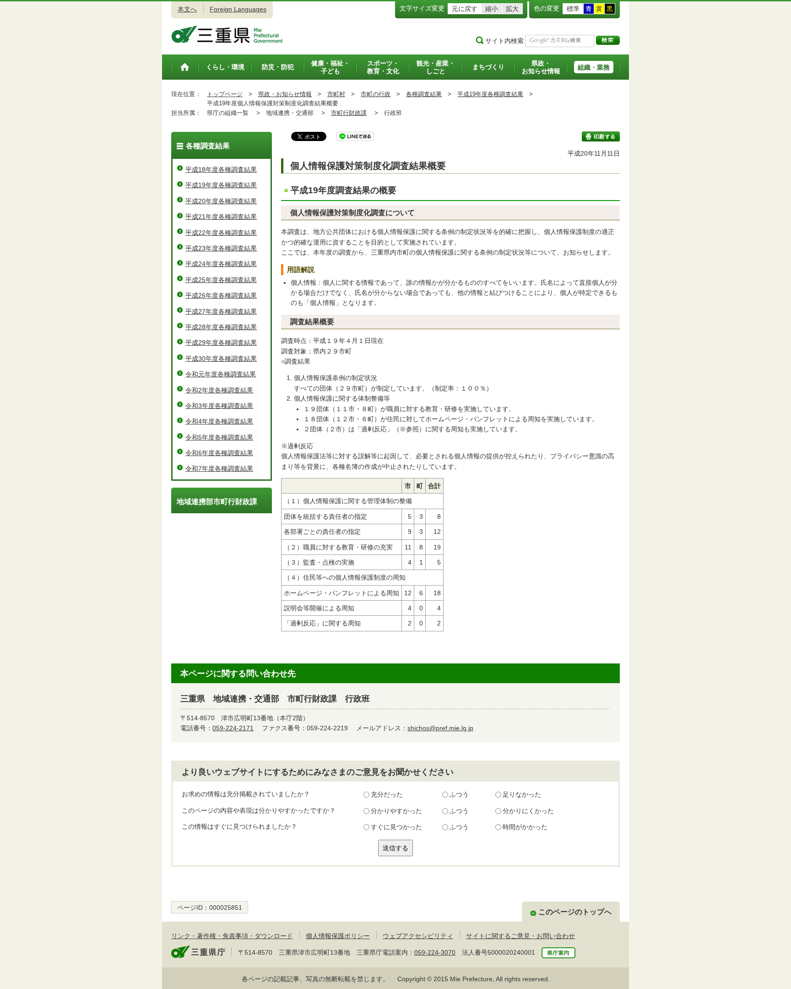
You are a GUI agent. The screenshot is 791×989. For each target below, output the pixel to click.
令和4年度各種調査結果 (219, 421)
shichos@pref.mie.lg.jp (440, 728)
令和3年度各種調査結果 (219, 405)
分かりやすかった (396, 811)
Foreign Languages (238, 9)
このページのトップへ (575, 912)
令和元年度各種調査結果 (220, 374)
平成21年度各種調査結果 (221, 216)
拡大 (512, 8)
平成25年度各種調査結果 (221, 279)
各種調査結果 (424, 94)
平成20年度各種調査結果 (221, 201)
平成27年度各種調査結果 (221, 311)
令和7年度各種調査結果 (219, 468)
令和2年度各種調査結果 (219, 390)
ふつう (459, 794)
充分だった (387, 794)
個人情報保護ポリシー (338, 936)
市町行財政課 (349, 112)
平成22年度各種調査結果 (221, 232)
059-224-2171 (233, 728)
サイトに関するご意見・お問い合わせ (520, 936)
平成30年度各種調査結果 (221, 358)
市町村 (336, 94)
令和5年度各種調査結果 (219, 437)
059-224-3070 (434, 952)
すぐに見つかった (396, 827)
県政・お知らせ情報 (285, 94)
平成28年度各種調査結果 (221, 327)
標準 (573, 8)
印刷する (601, 136)
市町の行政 (375, 94)
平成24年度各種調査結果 (221, 263)
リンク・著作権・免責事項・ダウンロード (232, 936)
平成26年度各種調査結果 (221, 295)
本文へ (187, 9)
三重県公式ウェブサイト (227, 34)
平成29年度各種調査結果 (221, 342)
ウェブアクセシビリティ (418, 936)
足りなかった (522, 794)
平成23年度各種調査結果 (221, 248)
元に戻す (464, 8)
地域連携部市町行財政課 (217, 501)
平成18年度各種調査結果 (221, 169)
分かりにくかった (528, 811)
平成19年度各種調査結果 (490, 94)
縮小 (491, 8)
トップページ (225, 94)
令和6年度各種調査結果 (219, 452)
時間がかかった (525, 827)
